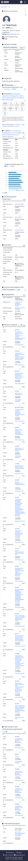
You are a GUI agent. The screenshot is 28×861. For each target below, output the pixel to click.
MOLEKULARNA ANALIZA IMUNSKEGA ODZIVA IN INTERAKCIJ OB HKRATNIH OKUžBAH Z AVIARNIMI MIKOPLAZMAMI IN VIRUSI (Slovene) (19, 596)
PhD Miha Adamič (19, 673)
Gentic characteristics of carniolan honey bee (19, 552)
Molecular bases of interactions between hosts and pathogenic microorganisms (19, 638)
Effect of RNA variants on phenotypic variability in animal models (19, 432)
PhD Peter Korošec (20, 521)
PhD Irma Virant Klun (19, 718)
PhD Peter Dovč (19, 491)
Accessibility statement (17, 859)
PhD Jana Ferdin (19, 230)
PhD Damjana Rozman (18, 762)
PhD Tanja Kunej (19, 365)
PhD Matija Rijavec (20, 383)
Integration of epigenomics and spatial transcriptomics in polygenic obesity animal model (20, 356)
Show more (20, 190)
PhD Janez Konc (19, 473)
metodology (15, 94)
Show (17, 289)
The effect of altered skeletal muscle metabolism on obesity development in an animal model (20, 335)
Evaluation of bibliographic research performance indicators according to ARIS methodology (13, 98)
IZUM (8, 857)
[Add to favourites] (25, 14)
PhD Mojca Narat (19, 607)
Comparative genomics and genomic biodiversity (18, 740)
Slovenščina (10, 852)
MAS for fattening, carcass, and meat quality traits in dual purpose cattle (20, 618)
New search (4, 7)
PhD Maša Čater (19, 345)
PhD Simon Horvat (20, 646)
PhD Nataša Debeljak (18, 400)
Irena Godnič (18, 217)
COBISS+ (14, 89)
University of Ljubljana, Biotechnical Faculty (18, 304)
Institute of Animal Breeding (20, 308)
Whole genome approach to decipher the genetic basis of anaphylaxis (19, 375)
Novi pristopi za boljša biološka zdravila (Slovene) (19, 467)
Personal (6, 89)
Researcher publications (11, 11)
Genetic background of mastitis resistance (20, 483)
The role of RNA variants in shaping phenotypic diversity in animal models (20, 412)
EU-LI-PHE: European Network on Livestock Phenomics (20, 833)
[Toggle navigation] (25, 2)
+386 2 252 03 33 (9, 855)
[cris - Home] (5, 2)
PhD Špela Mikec (19, 204)
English (20, 852)
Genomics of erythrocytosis (19, 393)
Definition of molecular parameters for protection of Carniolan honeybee (19, 534)
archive (17, 126)
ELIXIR (17, 756)
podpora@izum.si (20, 855)
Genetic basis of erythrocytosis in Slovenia (19, 449)
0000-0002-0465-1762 (13, 34)
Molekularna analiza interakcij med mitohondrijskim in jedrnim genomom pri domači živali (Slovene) (19, 687)
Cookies (7, 859)
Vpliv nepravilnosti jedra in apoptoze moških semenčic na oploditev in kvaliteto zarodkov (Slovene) (20, 709)
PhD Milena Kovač (20, 626)
